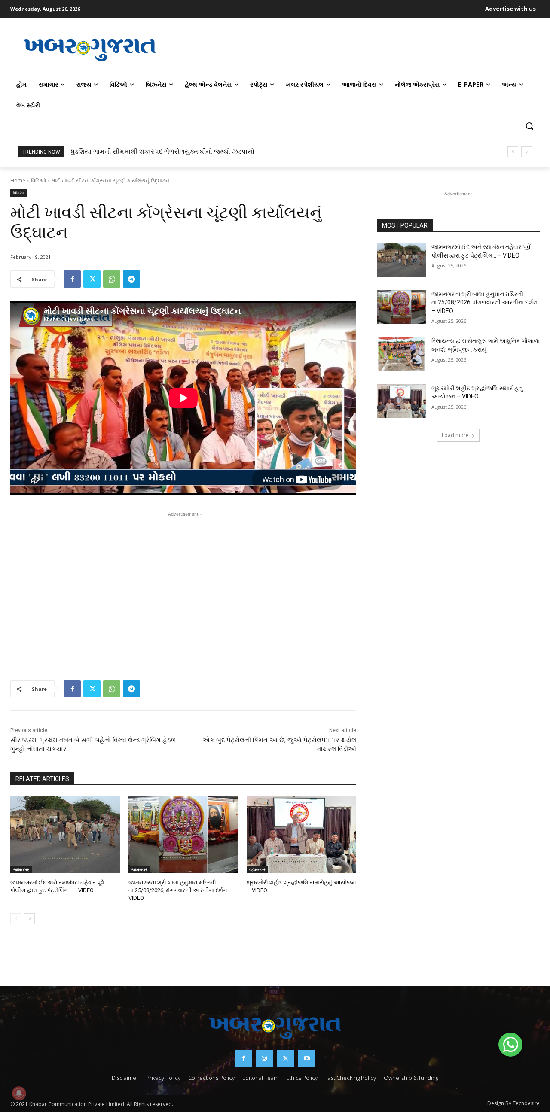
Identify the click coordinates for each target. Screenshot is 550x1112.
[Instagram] (264, 1058)
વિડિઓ (38, 180)
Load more (455, 435)
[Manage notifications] (19, 1093)
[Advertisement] (354, 49)
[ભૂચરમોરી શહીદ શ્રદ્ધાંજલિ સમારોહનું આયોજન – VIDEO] (301, 834)
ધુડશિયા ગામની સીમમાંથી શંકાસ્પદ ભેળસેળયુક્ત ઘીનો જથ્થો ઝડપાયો (162, 151)
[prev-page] (15, 918)
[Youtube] (306, 1058)
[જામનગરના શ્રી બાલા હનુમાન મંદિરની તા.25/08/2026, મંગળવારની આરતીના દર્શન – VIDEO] (183, 834)
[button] (529, 125)
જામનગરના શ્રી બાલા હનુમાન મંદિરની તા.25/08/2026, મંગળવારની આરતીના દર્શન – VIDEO (180, 890)
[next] (526, 151)
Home (17, 180)
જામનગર (21, 869)
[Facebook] (72, 279)
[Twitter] (92, 279)
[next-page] (29, 918)
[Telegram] (131, 279)
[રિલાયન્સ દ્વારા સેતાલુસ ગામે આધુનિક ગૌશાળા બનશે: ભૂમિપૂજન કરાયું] (401, 354)
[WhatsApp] (111, 279)
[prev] (512, 151)
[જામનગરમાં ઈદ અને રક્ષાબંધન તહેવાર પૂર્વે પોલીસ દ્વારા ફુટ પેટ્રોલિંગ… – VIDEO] (65, 834)
